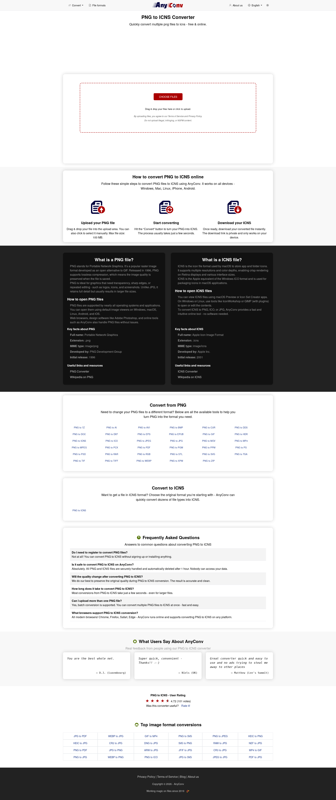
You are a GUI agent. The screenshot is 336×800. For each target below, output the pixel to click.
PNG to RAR (111, 454)
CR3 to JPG (220, 750)
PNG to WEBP (144, 460)
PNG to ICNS (79, 440)
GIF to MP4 (151, 736)
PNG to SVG (208, 454)
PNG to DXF (111, 434)
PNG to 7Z (79, 427)
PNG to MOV (208, 440)
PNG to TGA (241, 454)
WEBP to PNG (116, 757)
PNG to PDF (144, 447)
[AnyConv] (168, 5)
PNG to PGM (176, 447)
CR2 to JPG (115, 743)
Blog (183, 777)
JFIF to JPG (185, 750)
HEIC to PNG (255, 736)
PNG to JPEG (144, 440)
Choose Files (168, 96)
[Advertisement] (168, 147)
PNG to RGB (143, 454)
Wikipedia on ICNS (190, 377)
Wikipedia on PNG (81, 377)
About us (193, 777)
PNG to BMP (176, 427)
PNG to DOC (79, 434)
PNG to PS (241, 447)
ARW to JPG (151, 750)
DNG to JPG (151, 743)
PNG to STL (176, 454)
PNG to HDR (241, 434)
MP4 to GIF (255, 750)
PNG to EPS (144, 434)
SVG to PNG (185, 743)
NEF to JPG (255, 743)
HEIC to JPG (80, 743)
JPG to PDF (80, 736)
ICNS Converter (188, 371)
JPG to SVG (185, 757)
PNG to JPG (176, 440)
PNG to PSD (79, 454)
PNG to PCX (111, 447)
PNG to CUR (208, 427)
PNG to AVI (144, 427)
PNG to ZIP (209, 460)
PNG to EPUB (176, 434)
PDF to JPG (255, 757)
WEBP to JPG (115, 736)
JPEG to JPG (220, 757)
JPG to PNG (115, 750)
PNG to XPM (176, 460)
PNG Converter (79, 371)
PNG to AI (111, 427)
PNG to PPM (208, 447)
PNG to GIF (209, 434)
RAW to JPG (220, 743)
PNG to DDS (241, 427)
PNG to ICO (112, 440)
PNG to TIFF (111, 460)
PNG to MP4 (241, 440)
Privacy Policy (146, 777)
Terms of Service (167, 777)
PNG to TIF (79, 460)
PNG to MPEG (79, 447)
